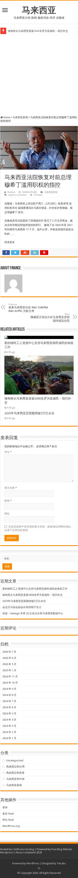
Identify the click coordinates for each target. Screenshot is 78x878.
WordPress (33, 863)
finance (11, 192)
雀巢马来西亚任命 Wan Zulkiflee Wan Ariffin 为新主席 (28, 308)
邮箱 (8, 500)
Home (6, 117)
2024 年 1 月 (9, 738)
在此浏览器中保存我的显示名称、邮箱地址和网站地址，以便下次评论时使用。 (38, 528)
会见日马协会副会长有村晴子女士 (21, 607)
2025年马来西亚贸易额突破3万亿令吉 (29, 413)
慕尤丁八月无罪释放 (55, 220)
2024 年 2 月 (9, 732)
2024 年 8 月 (9, 694)
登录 (5, 807)
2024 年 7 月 (9, 701)
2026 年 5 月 (9, 664)
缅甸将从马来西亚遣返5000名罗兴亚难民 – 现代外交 (38, 30)
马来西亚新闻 (20, 117)
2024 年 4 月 (9, 719)
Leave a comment (17, 195)
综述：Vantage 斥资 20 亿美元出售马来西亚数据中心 (32, 613)
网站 (7, 513)
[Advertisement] (39, 75)
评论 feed (8, 819)
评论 (8, 451)
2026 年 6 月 (9, 657)
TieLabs (61, 863)
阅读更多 (9, 242)
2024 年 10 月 (10, 682)
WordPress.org (11, 825)
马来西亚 (39, 10)
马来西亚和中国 (15, 778)
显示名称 (10, 487)
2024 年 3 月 (9, 725)
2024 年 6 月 (9, 707)
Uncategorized (14, 760)
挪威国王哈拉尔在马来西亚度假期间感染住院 (50, 317)
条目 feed (8, 813)
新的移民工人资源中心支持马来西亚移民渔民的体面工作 (34, 588)
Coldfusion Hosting (23, 849)
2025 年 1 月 (9, 670)
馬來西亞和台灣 (15, 766)
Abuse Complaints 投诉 (28, 852)
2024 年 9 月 (9, 688)
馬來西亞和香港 (15, 772)
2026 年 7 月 (9, 651)
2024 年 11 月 (10, 676)
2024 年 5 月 (9, 713)
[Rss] (39, 868)
